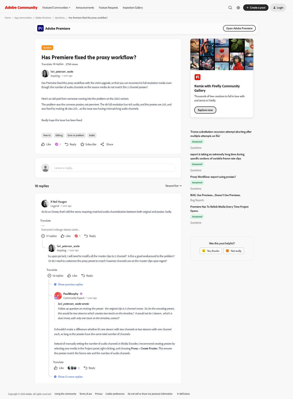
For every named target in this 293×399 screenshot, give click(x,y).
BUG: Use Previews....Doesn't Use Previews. (215, 195)
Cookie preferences (115, 393)
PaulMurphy (70, 293)
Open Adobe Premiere (239, 28)
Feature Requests (108, 7)
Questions (60, 17)
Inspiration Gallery (133, 7)
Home (8, 17)
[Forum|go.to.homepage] (21, 7)
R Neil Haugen (59, 201)
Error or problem (76, 135)
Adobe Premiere (43, 17)
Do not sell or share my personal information (150, 393)
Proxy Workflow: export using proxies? (213, 176)
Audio (92, 135)
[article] (108, 219)
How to (46, 135)
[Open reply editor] (108, 167)
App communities (23, 17)
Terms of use (86, 393)
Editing (59, 135)
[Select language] (238, 7)
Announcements (85, 7)
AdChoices (184, 393)
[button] (255, 7)
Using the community (65, 393)
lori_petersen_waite (62, 71)
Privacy (98, 393)
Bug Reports (197, 200)
